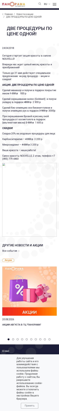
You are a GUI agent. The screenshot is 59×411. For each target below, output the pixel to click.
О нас (5, 351)
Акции (8, 260)
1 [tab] (9, 339)
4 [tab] (22, 339)
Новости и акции (24, 14)
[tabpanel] (29, 293)
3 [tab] (18, 339)
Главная (9, 14)
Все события (9, 250)
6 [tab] (31, 339)
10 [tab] (49, 339)
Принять (29, 405)
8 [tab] (40, 339)
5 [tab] (27, 339)
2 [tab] (13, 339)
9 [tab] (45, 339)
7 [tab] (36, 339)
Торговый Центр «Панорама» (13, 4)
